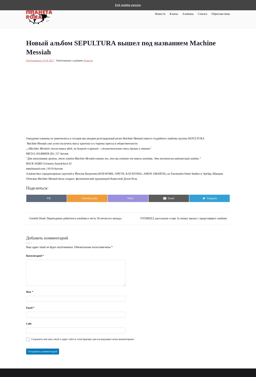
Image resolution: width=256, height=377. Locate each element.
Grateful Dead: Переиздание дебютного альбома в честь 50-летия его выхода (75, 218)
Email (30, 308)
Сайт (29, 323)
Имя (29, 292)
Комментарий (35, 256)
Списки (202, 13)
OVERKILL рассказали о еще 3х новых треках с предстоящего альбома (183, 218)
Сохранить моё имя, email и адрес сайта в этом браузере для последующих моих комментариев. (82, 339)
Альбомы (188, 13)
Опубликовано (40, 60)
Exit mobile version (128, 5)
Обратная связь (220, 13)
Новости (160, 13)
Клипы (174, 13)
